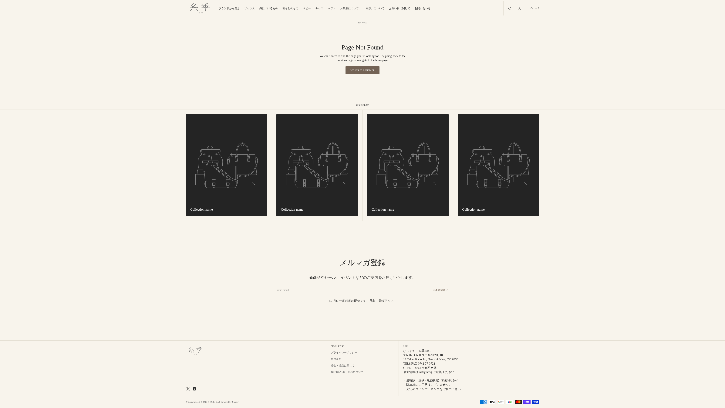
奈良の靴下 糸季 (206, 402)
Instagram (424, 372)
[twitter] (188, 389)
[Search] (510, 8)
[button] (520, 8)
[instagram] (194, 389)
